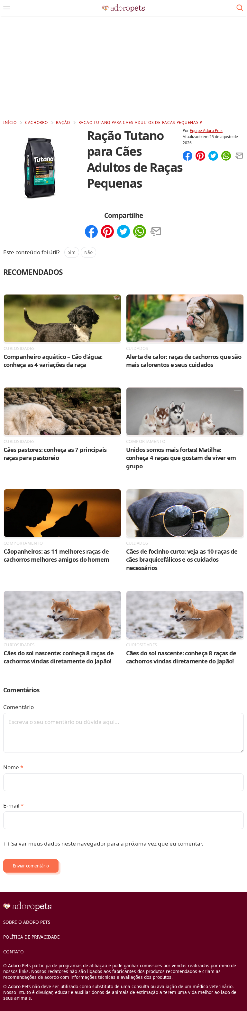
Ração (63, 122)
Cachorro (36, 122)
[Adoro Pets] (123, 8)
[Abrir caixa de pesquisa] (240, 8)
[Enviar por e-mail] (239, 156)
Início (10, 122)
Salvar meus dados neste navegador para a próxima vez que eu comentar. (107, 843)
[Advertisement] (123, 68)
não (88, 252)
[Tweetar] (213, 156)
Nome (13, 767)
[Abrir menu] (6, 8)
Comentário (18, 707)
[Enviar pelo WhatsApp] (226, 156)
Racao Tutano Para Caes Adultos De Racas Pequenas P (140, 122)
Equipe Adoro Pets (206, 130)
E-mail (13, 805)
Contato (13, 952)
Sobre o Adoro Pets (26, 922)
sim (72, 252)
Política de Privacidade (31, 937)
